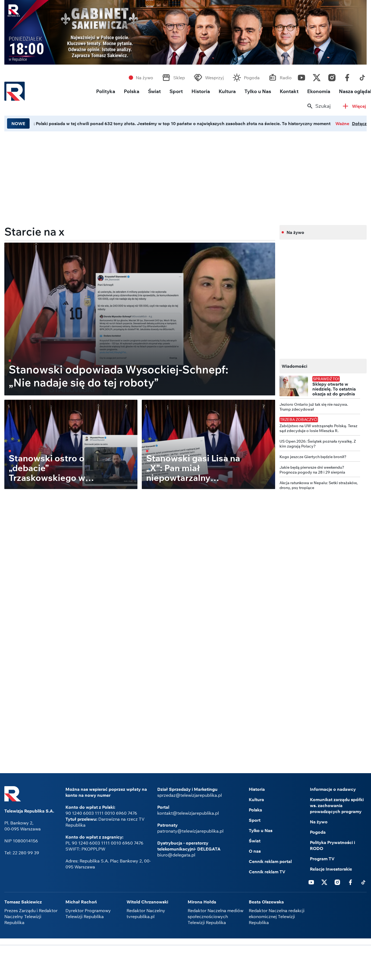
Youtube (301, 76)
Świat (154, 91)
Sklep (179, 77)
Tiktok (362, 76)
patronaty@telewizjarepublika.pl (190, 831)
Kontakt (289, 91)
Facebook (347, 76)
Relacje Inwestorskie (331, 869)
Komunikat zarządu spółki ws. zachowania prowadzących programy (337, 805)
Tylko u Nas (257, 91)
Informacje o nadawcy (333, 789)
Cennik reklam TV (267, 871)
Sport (176, 91)
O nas (255, 851)
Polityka (105, 91)
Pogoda (252, 77)
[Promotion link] (185, 32)
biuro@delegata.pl (176, 855)
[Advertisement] (185, 959)
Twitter (316, 76)
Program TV (322, 858)
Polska (131, 91)
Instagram (332, 76)
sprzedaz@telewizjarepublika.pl (189, 795)
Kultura (227, 91)
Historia (200, 91)
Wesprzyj (214, 77)
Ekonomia (318, 91)
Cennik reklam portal (270, 861)
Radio (286, 77)
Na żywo (144, 77)
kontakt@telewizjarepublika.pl (188, 813)
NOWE (18, 123)
